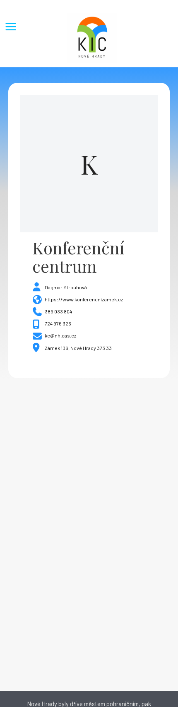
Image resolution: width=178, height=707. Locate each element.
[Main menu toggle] (11, 26)
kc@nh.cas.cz (61, 335)
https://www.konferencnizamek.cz (84, 299)
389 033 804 (58, 311)
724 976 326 (58, 323)
